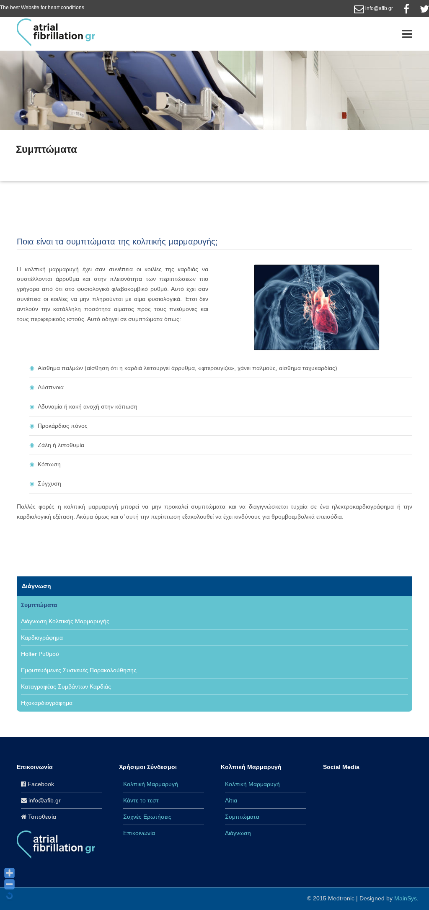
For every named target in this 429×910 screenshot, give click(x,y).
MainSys (405, 898)
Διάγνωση (51, 164)
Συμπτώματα (39, 605)
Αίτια (231, 800)
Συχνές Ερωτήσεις (147, 816)
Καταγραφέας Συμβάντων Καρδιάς (66, 686)
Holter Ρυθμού (40, 653)
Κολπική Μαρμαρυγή (150, 784)
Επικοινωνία (139, 833)
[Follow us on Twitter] (424, 8)
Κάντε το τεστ (141, 800)
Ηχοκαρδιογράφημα (46, 702)
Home (24, 164)
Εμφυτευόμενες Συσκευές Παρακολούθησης (79, 670)
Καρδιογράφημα (42, 637)
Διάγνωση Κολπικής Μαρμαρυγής (65, 621)
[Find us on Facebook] (406, 8)
